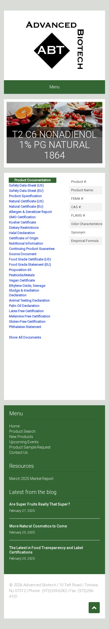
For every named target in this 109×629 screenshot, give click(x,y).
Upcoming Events (24, 442)
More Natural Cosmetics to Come (38, 526)
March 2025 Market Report (31, 478)
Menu (54, 86)
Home (14, 426)
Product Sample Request (30, 447)
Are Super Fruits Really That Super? (39, 504)
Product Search (22, 431)
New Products (21, 437)
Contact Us (18, 452)
